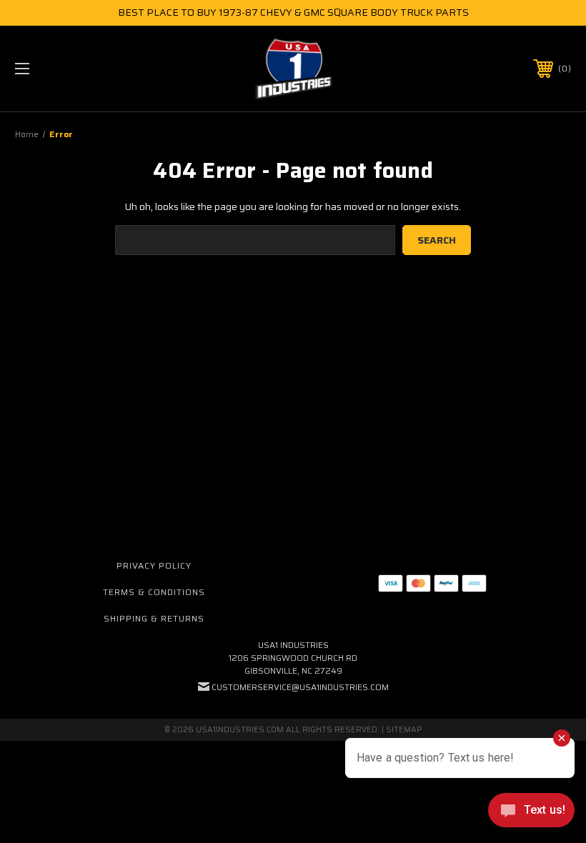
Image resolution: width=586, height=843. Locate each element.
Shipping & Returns (154, 618)
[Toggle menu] (70, 68)
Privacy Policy (154, 565)
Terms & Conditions (154, 592)
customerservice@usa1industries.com (300, 687)
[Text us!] (531, 813)
